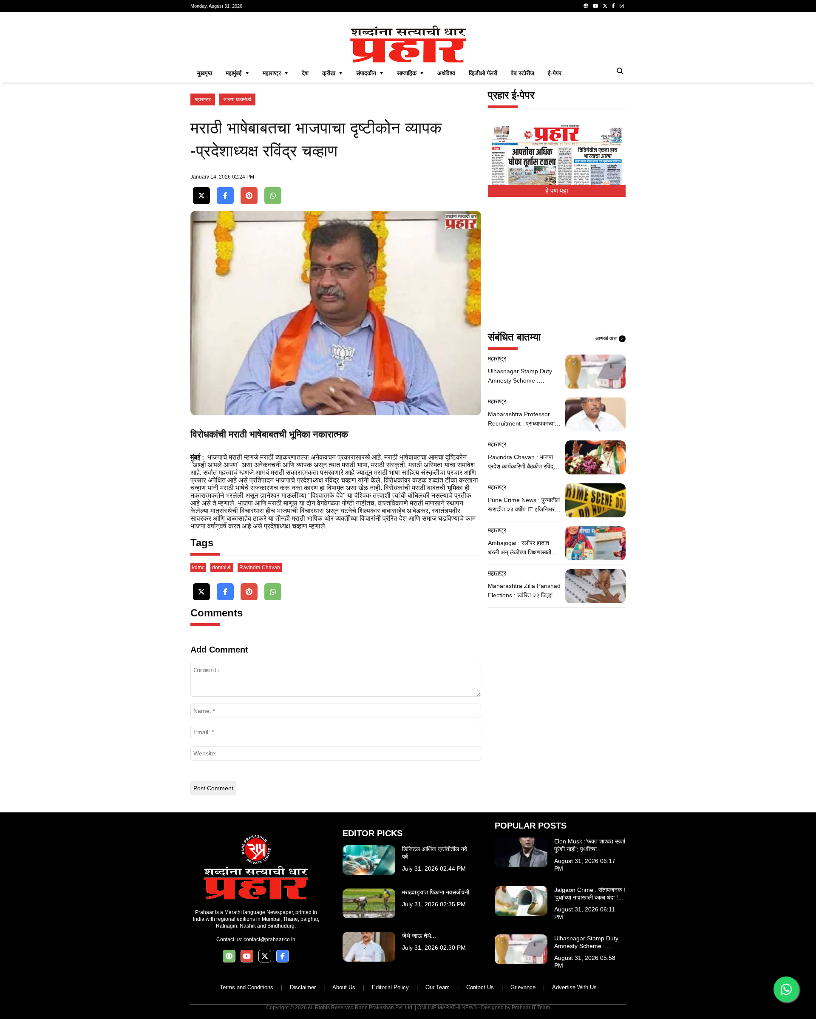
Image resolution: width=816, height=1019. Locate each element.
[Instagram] (622, 6)
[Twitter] (605, 6)
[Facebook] (613, 6)
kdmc (198, 568)
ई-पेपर (554, 73)
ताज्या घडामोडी (237, 99)
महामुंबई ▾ (237, 73)
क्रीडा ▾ (332, 73)
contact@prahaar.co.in (269, 939)
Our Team (437, 987)
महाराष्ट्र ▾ (275, 73)
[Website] (586, 6)
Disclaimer (303, 987)
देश (305, 73)
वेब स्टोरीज (522, 73)
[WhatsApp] (272, 195)
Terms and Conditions (246, 987)
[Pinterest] (249, 195)
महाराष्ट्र (203, 99)
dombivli (222, 568)
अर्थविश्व (446, 73)
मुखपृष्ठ (204, 73)
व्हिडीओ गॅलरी (483, 73)
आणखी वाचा (609, 338)
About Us (343, 987)
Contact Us (480, 987)
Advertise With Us (574, 987)
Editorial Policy (390, 987)
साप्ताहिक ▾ (410, 73)
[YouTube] (595, 6)
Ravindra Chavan (259, 568)
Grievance (523, 987)
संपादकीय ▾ (369, 73)
